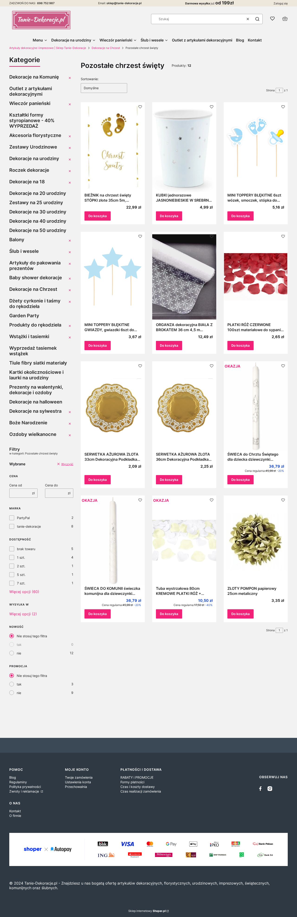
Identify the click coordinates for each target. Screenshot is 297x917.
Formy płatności (132, 782)
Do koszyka (97, 216)
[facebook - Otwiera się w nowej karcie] (261, 788)
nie (19, 653)
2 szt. (21, 566)
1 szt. (21, 557)
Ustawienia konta (78, 782)
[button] (257, 19)
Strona (270, 90)
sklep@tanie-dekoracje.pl (124, 3)
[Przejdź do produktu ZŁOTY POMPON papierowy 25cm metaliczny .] (256, 540)
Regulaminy (18, 782)
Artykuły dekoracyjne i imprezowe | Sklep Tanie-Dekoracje (47, 48)
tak (19, 645)
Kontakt (15, 811)
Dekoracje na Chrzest (106, 48)
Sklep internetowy (147, 911)
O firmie (15, 816)
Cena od (15, 485)
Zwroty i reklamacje (24, 791)
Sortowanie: (90, 79)
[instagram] (270, 788)
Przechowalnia (76, 787)
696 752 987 (46, 3)
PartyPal (23, 518)
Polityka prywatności (25, 787)
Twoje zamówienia (79, 777)
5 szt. (21, 575)
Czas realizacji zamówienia (140, 791)
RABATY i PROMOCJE (136, 777)
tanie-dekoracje (29, 526)
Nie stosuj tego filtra (32, 636)
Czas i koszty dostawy (137, 787)
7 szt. (21, 583)
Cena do (51, 485)
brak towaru (26, 549)
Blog (12, 777)
